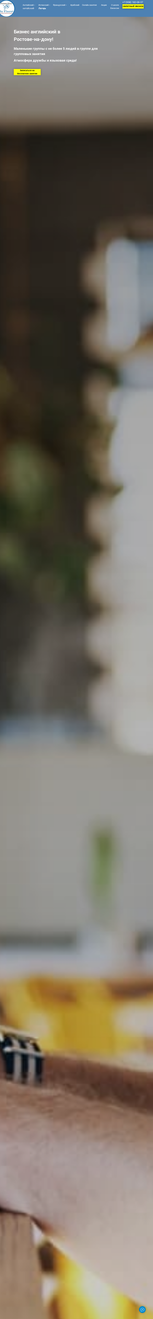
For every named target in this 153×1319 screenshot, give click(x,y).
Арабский (74, 5)
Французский (59, 5)
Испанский (43, 5)
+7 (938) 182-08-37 (132, 2)
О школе (115, 5)
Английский (28, 5)
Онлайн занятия (89, 5)
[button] (133, 6)
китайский (28, 8)
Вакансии (114, 8)
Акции (104, 5)
